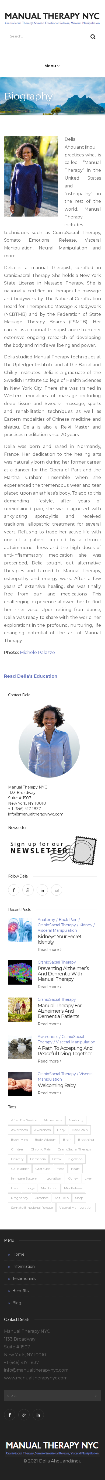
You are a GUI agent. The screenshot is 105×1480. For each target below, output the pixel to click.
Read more (49, 949)
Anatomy (46, 919)
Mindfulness (73, 1188)
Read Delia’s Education (31, 676)
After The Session (24, 1120)
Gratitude (42, 1169)
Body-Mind (19, 1140)
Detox (56, 1159)
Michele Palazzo (37, 652)
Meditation (49, 1188)
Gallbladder (20, 1169)
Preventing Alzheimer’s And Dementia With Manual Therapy (63, 973)
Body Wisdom (46, 1140)
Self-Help (62, 1198)
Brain (67, 1140)
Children (17, 1149)
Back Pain (68, 919)
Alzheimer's (53, 1120)
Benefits (20, 1290)
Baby (61, 1130)
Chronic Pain (41, 1149)
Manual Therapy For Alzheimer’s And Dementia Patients (60, 1011)
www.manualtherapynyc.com (36, 1377)
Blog (16, 1302)
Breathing (86, 1140)
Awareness (48, 1036)
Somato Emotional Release (32, 1207)
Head (61, 1169)
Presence (41, 1198)
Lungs (29, 1188)
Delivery (17, 1159)
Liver (88, 1178)
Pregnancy (19, 1198)
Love (14, 1188)
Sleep (79, 1198)
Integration (52, 1178)
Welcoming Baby (57, 1085)
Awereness (42, 1130)
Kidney (85, 925)
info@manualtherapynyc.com (36, 814)
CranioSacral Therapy (57, 925)
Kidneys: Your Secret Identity (59, 939)
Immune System (24, 1178)
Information (23, 1266)
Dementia (38, 1159)
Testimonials (24, 1278)
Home (18, 1254)
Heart (75, 1169)
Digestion (75, 1159)
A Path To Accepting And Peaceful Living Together (65, 1051)
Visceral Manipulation (57, 930)
